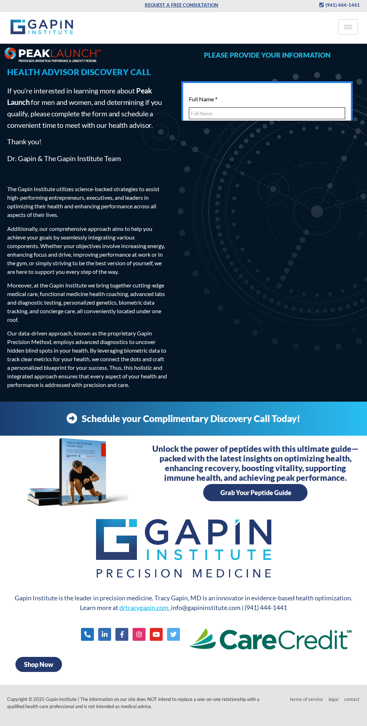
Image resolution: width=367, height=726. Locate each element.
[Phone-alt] (87, 634)
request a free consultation (181, 5)
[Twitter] (173, 634)
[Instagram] (139, 634)
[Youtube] (156, 634)
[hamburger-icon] (348, 27)
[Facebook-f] (121, 634)
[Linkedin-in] (104, 634)
